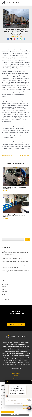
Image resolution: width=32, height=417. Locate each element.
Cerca (3, 236)
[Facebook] (8, 39)
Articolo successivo (25, 155)
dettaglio (25, 405)
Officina (16, 375)
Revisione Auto (16, 373)
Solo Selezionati (22, 412)
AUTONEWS (13, 36)
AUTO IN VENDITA (6, 284)
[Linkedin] (17, 39)
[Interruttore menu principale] (29, 2)
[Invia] (29, 400)
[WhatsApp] (21, 39)
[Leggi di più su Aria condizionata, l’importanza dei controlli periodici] (16, 203)
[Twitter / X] (11, 39)
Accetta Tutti (7, 412)
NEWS (3, 294)
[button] (16, 324)
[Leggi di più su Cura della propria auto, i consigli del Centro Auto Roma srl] (16, 176)
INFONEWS (4, 292)
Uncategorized (5, 299)
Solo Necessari (15, 414)
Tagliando (16, 377)
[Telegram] (24, 39)
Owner (3, 296)
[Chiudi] (29, 382)
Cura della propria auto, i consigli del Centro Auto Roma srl (15, 188)
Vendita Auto (16, 378)
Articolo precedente (6, 155)
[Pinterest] (14, 39)
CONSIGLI (4, 289)
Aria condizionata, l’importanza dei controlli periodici (15, 215)
